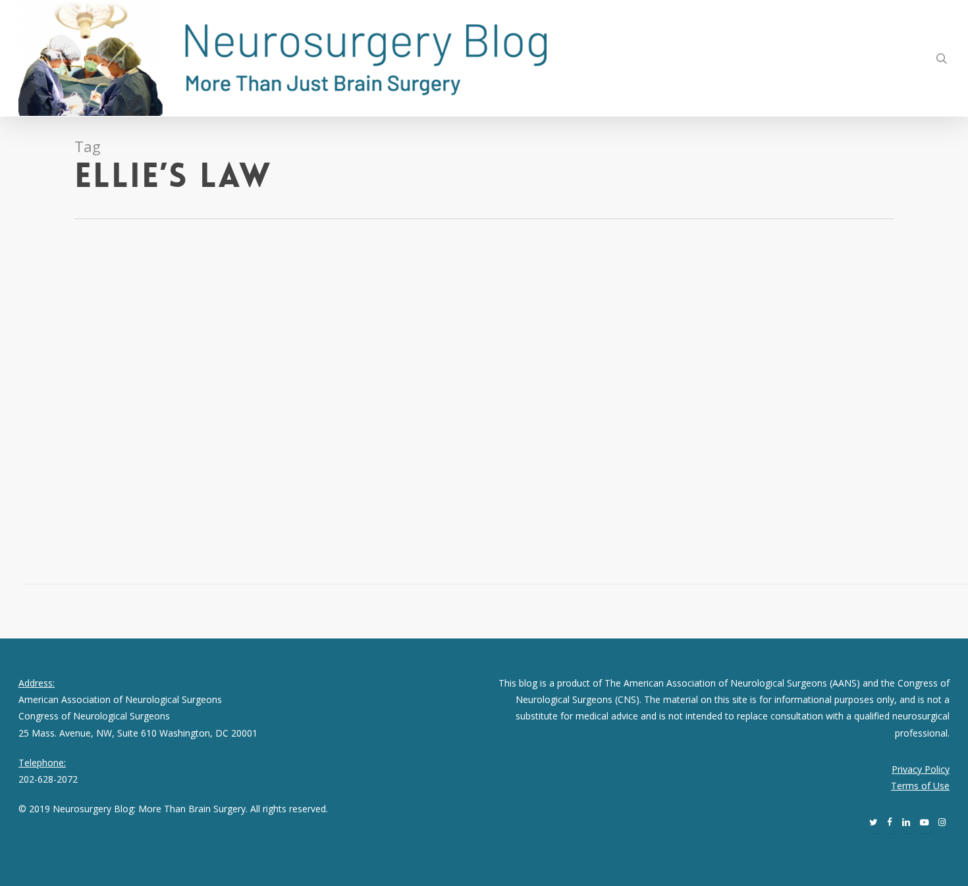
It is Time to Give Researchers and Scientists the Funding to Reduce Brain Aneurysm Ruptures (126, 307)
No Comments (122, 383)
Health (138, 367)
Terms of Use (920, 785)
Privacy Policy (921, 769)
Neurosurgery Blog (81, 367)
